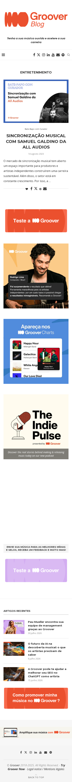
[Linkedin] (48, 55)
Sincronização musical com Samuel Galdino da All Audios (36, 141)
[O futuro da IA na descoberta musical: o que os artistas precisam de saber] (13, 649)
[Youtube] (53, 55)
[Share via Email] (45, 189)
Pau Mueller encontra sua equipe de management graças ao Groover (46, 625)
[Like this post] (27, 189)
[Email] (58, 55)
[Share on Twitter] (36, 188)
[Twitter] (38, 55)
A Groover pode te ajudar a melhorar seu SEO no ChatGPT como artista (47, 672)
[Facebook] (34, 55)
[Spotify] (63, 55)
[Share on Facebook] (31, 189)
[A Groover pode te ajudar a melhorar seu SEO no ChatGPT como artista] (13, 674)
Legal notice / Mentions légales (45, 769)
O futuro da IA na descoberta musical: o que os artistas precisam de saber (47, 649)
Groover (15, 765)
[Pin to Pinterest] (40, 189)
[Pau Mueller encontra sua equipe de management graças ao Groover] (13, 627)
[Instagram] (43, 55)
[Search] (68, 55)
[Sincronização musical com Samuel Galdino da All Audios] (36, 101)
